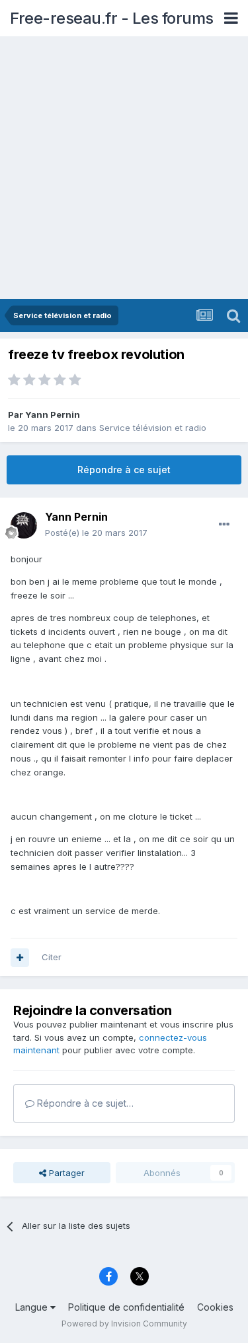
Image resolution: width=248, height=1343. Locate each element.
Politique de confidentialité (126, 1307)
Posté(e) (96, 532)
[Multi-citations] (20, 957)
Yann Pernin (52, 414)
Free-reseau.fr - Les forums (112, 18)
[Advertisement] (124, 168)
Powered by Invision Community (124, 1323)
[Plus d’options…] (224, 525)
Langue (32, 1307)
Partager (65, 1172)
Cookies (215, 1307)
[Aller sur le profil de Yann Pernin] (24, 525)
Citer (52, 957)
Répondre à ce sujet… (84, 1103)
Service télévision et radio (152, 427)
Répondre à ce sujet (124, 469)
